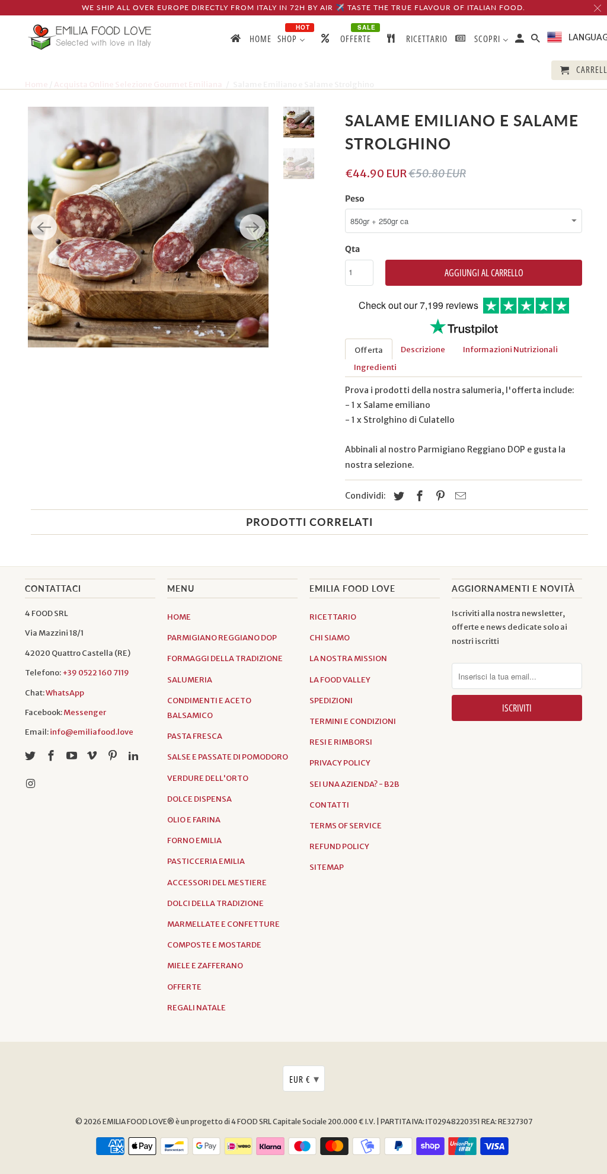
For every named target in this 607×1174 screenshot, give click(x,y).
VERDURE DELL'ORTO (207, 778)
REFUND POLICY (339, 846)
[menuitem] (250, 41)
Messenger (84, 712)
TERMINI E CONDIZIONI (352, 721)
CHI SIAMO (329, 638)
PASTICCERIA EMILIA (206, 861)
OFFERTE (184, 987)
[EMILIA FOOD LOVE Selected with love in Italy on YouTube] (72, 756)
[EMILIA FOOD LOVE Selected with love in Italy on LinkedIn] (134, 756)
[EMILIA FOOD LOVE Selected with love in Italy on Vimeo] (93, 756)
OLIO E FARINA (194, 820)
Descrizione (423, 349)
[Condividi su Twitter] (397, 496)
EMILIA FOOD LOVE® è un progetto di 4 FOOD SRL (188, 1121)
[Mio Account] (520, 40)
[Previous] (44, 227)
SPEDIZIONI (331, 701)
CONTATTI (329, 805)
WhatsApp (65, 693)
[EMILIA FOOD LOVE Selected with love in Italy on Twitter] (31, 756)
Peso (355, 198)
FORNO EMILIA (194, 840)
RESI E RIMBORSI (340, 742)
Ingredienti (375, 367)
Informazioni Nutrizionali (510, 349)
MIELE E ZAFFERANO (205, 966)
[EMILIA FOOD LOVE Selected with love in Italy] (90, 37)
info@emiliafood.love (91, 732)
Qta (352, 249)
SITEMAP (326, 867)
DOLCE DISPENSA (199, 799)
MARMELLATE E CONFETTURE (223, 924)
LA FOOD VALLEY (339, 680)
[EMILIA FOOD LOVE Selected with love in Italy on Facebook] (52, 756)
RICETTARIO (332, 617)
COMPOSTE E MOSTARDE (214, 945)
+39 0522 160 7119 (95, 673)
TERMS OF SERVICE (345, 826)
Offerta (368, 350)
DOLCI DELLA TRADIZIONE (215, 903)
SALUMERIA (189, 680)
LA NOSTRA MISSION (348, 658)
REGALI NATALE (196, 1008)
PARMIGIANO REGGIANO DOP (222, 638)
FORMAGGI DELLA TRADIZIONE (225, 658)
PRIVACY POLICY (339, 763)
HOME (179, 617)
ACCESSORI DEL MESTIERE (217, 883)
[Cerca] (536, 40)
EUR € (304, 1078)
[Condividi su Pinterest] (438, 496)
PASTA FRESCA (194, 736)
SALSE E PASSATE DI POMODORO (227, 757)
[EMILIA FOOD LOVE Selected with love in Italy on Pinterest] (113, 756)
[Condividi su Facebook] (417, 496)
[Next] (252, 227)
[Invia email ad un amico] (458, 496)
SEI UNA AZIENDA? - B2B (354, 784)
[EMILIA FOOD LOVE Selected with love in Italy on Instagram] (31, 783)
